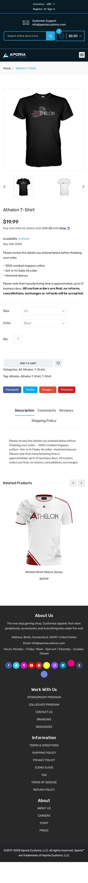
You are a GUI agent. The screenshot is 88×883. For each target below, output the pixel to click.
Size (6, 311)
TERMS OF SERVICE (44, 782)
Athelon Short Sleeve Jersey (44, 572)
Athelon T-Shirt (31, 376)
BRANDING (44, 719)
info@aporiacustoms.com (48, 643)
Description (24, 410)
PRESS (44, 830)
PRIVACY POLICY (44, 760)
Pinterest (67, 389)
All (20, 369)
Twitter (30, 389)
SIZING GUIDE (44, 767)
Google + (48, 389)
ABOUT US (44, 808)
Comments (46, 410)
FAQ (44, 775)
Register (38, 9)
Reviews (66, 410)
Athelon (28, 369)
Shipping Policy (44, 421)
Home (7, 68)
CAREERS (44, 815)
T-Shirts (39, 369)
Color (7, 323)
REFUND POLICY (44, 790)
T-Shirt (46, 376)
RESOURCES (44, 727)
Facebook (12, 389)
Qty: (5, 339)
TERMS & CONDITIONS (44, 745)
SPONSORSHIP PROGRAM (44, 697)
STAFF (44, 823)
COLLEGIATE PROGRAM (44, 704)
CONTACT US (44, 712)
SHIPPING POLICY (44, 753)
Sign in (51, 9)
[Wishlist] (58, 363)
